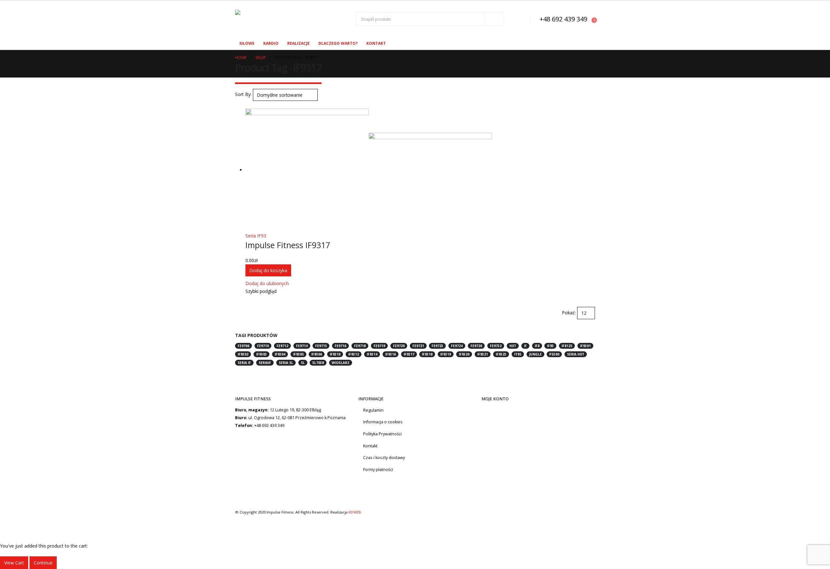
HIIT (512, 346)
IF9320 (464, 354)
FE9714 (302, 346)
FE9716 (340, 346)
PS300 (554, 354)
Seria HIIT (575, 354)
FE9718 (360, 346)
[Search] (494, 19)
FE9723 (437, 346)
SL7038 (318, 362)
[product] (420, 170)
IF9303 (261, 354)
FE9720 (399, 346)
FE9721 (418, 346)
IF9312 (353, 354)
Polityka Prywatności (382, 434)
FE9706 (243, 346)
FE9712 (282, 346)
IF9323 (501, 354)
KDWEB (355, 512)
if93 (550, 346)
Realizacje (298, 43)
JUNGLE (535, 354)
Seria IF (244, 362)
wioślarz (341, 362)
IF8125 (567, 346)
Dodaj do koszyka (268, 270)
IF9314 (372, 354)
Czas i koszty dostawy (384, 457)
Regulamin (373, 410)
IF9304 (280, 354)
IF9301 (585, 346)
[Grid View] (238, 105)
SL (303, 362)
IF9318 (427, 354)
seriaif (265, 362)
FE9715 (321, 346)
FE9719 (379, 346)
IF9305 (298, 354)
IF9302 (243, 354)
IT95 (517, 354)
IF (525, 346)
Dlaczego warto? (338, 43)
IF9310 (335, 354)
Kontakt (376, 43)
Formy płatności (378, 469)
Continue (43, 563)
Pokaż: (569, 312)
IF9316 (390, 354)
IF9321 (482, 354)
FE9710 (263, 346)
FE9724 (457, 346)
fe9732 (496, 346)
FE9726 (476, 346)
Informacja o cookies (383, 422)
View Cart (14, 563)
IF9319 (445, 354)
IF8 (537, 346)
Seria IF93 (255, 236)
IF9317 (409, 354)
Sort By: (243, 94)
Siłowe (247, 43)
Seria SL (286, 362)
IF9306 (316, 354)
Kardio (271, 43)
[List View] (243, 105)
